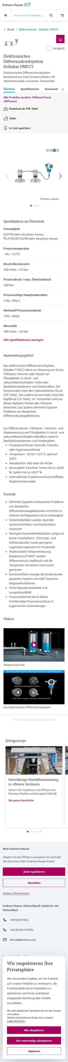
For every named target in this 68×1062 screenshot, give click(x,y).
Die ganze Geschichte (21, 800)
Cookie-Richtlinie (16, 1021)
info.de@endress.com (23, 939)
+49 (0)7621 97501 (22, 929)
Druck (10, 29)
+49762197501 (19, 920)
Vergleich (59, 48)
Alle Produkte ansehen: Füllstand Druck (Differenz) (27, 99)
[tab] (10, 89)
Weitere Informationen (16, 893)
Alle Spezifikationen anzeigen (23, 340)
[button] (34, 871)
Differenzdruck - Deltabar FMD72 (38, 29)
